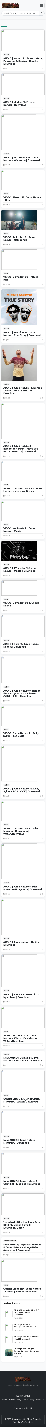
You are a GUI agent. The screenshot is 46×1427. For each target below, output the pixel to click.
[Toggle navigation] (41, 5)
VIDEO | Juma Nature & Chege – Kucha (22, 604)
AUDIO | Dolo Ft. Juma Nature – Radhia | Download (22, 645)
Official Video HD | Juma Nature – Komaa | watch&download (22, 1290)
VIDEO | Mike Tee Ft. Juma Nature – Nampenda (19, 238)
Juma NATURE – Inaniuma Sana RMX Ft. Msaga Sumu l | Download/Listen (21, 1225)
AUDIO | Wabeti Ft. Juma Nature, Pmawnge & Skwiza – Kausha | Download (23, 61)
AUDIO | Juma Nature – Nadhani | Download (23, 943)
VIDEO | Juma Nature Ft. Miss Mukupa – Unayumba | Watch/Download (20, 831)
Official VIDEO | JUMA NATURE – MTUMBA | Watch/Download (22, 1100)
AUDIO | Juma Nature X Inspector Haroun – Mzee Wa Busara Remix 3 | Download (20, 449)
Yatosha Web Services (23, 1422)
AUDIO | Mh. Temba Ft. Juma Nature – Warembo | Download (21, 159)
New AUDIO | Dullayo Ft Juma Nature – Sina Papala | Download (22, 1059)
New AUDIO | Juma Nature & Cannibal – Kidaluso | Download (21, 1182)
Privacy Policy (15, 1399)
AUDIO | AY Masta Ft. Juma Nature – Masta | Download (19, 569)
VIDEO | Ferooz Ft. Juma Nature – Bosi (22, 199)
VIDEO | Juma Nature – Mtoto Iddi (20, 278)
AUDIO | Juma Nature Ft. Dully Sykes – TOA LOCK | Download (21, 790)
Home (4, 1399)
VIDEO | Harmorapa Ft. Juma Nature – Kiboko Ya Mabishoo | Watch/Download (21, 1038)
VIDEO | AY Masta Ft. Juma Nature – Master (19, 529)
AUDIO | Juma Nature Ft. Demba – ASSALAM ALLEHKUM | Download (22, 390)
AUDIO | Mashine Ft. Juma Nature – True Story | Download (22, 334)
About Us (40, 1399)
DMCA (25, 1399)
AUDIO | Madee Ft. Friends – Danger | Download (20, 103)
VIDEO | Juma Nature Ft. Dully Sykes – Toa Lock (21, 734)
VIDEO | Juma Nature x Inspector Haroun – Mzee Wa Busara (23, 490)
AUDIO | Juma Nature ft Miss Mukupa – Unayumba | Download (22, 888)
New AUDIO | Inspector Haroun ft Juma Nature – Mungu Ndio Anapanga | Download (22, 1247)
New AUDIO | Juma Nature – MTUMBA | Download (20, 1141)
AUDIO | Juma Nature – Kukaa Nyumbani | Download (21, 996)
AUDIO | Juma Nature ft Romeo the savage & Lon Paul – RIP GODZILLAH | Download (22, 693)
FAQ (32, 1399)
